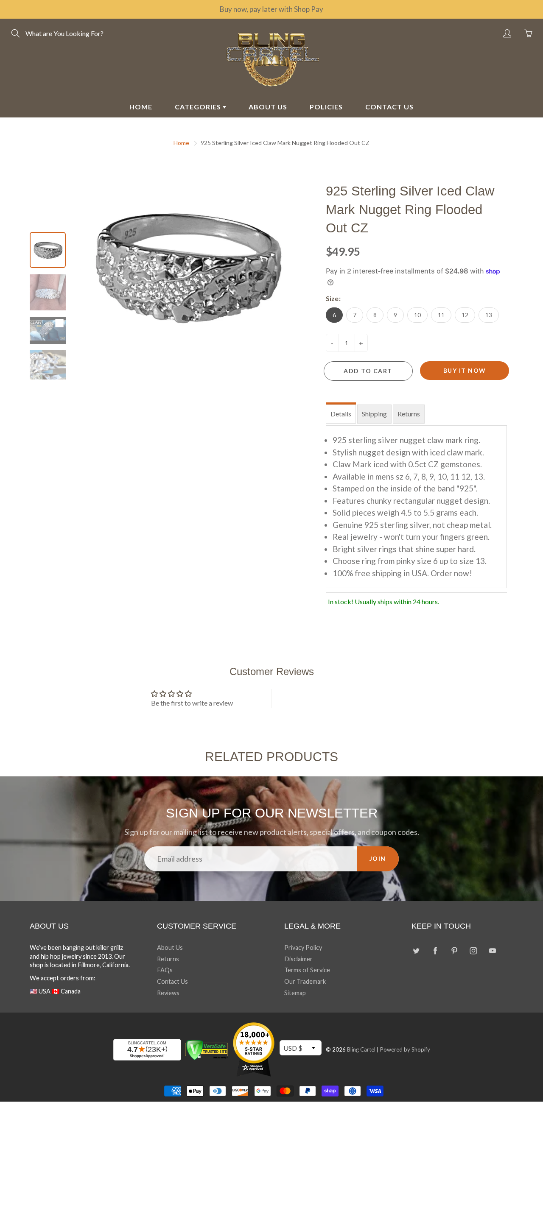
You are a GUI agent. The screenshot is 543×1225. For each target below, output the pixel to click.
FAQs (165, 970)
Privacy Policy (303, 947)
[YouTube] (492, 950)
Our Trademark (305, 981)
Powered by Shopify (405, 1049)
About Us (170, 947)
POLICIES (326, 107)
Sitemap (295, 992)
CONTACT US (389, 107)
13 (488, 314)
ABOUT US (268, 107)
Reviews (168, 992)
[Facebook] (435, 950)
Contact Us (172, 981)
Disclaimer (298, 959)
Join (377, 858)
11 (441, 314)
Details (340, 414)
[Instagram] (473, 950)
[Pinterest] (454, 950)
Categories (199, 107)
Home (181, 142)
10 (417, 314)
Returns (408, 414)
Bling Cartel (361, 1049)
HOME (140, 107)
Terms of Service (307, 970)
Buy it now (464, 370)
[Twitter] (416, 950)
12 (465, 314)
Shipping (374, 414)
